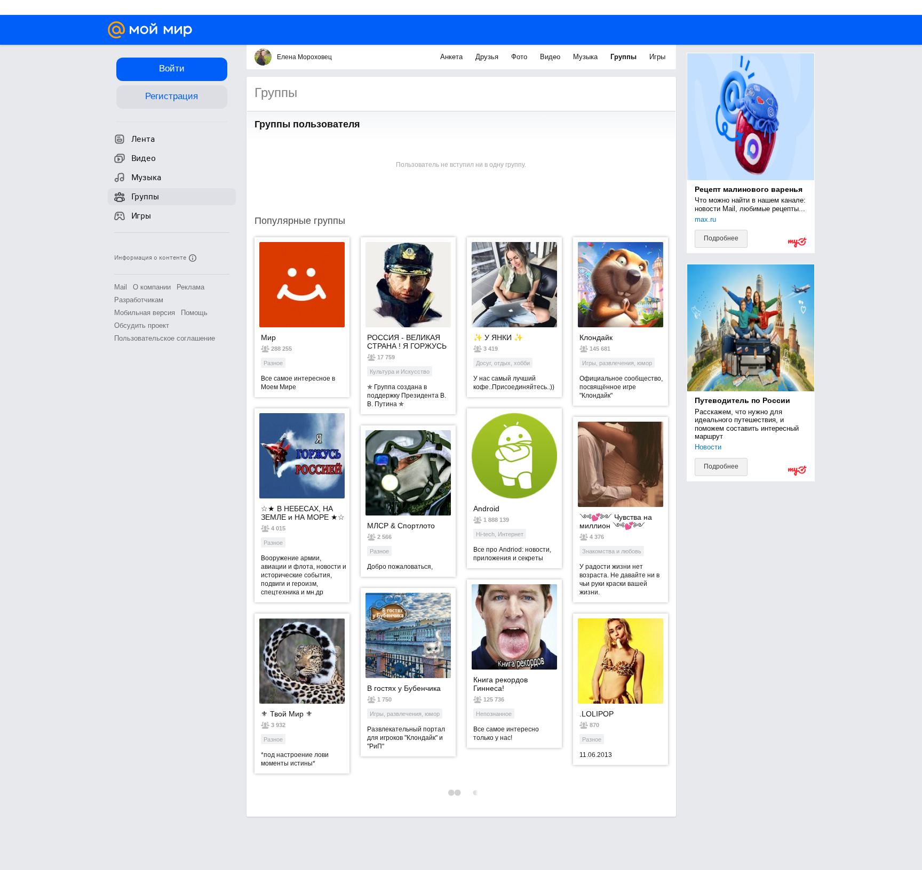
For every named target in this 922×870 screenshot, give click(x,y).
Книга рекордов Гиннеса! (500, 683)
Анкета (452, 57)
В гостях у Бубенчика (404, 688)
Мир (268, 337)
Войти (172, 68)
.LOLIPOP (596, 714)
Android (486, 508)
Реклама (190, 287)
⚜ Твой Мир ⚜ (287, 714)
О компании (152, 287)
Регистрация (171, 96)
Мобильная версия (144, 313)
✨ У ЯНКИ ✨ (498, 337)
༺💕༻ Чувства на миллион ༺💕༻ (615, 521)
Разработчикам (138, 300)
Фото (520, 57)
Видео (551, 57)
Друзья (487, 57)
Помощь (194, 313)
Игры (657, 57)
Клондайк (596, 337)
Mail (120, 287)
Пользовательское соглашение (164, 338)
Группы (624, 57)
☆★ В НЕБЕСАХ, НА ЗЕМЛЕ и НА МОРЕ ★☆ (303, 512)
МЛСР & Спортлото (401, 525)
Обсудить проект (141, 325)
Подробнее (721, 238)
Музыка (586, 57)
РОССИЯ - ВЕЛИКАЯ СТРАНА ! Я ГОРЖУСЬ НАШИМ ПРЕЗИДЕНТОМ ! (407, 341)
